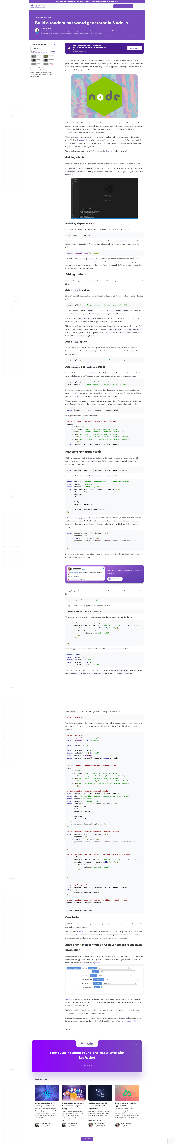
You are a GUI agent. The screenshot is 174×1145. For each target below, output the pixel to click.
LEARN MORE (34, 76)
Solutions (71, 6)
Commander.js (84, 140)
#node (68, 1029)
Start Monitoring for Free (123, 6)
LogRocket (69, 999)
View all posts (87, 1138)
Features (59, 6)
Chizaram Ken (45, 1124)
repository (111, 151)
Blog (48, 6)
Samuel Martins (46, 29)
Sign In (140, 6)
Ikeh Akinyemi (99, 1124)
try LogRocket (95, 963)
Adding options (37, 48)
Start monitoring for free (130, 1021)
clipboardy (104, 143)
